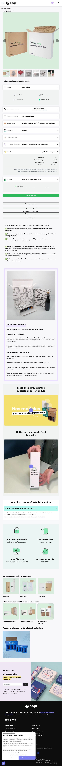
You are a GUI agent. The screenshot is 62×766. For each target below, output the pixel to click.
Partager (31, 218)
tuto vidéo (42, 517)
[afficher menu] (3, 3)
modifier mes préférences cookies (46, 762)
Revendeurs (35, 728)
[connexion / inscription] (53, 3)
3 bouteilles (19, 100)
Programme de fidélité (38, 735)
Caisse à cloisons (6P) (9, 621)
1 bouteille (19, 95)
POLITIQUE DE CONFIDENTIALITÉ (44, 760)
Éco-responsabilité (10, 731)
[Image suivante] (57, 40)
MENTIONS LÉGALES (41, 759)
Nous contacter (36, 733)
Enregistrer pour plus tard (31, 208)
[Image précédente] (4, 40)
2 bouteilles (45, 95)
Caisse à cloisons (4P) (26, 621)
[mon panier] (58, 3)
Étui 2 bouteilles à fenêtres (42, 622)
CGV (37, 757)
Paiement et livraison (37, 731)
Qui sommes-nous (10, 728)
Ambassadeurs (36, 730)
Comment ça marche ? (11, 730)
